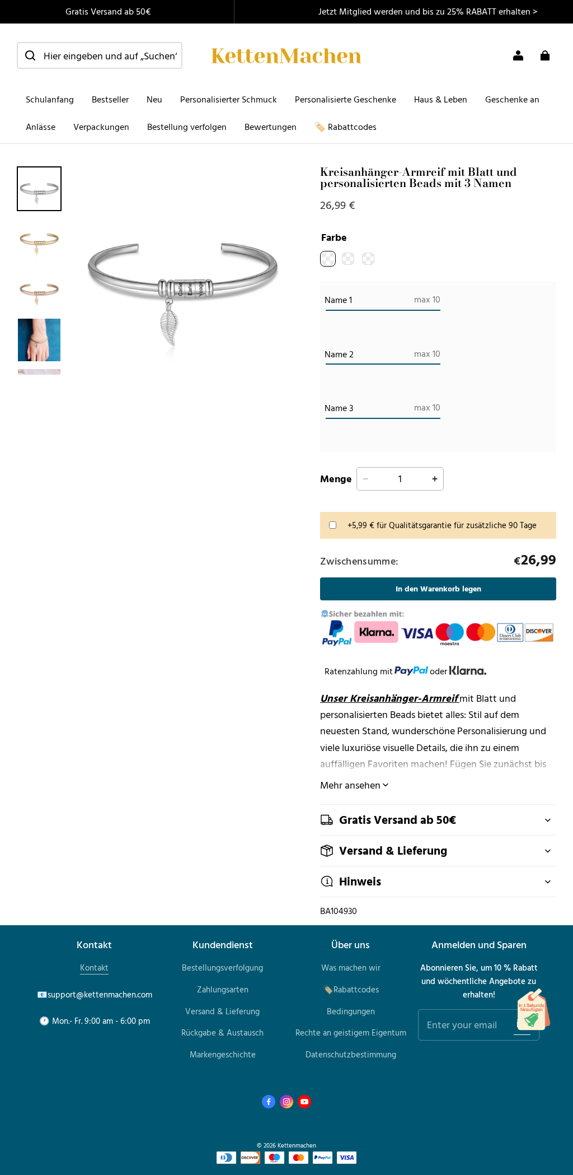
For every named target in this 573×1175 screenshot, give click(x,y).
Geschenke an (512, 99)
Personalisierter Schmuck (228, 99)
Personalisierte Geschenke (345, 99)
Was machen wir (351, 967)
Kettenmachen (297, 1145)
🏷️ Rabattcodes (345, 126)
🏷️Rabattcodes (351, 989)
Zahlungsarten (222, 989)
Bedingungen (351, 1011)
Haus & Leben (440, 99)
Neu (154, 99)
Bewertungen (271, 126)
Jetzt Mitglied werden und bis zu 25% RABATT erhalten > (427, 11)
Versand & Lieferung (222, 1011)
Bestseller (110, 99)
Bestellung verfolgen (187, 126)
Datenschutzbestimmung (351, 1054)
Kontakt (94, 967)
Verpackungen (101, 126)
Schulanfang (50, 99)
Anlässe (40, 126)
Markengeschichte (223, 1054)
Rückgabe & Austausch (222, 1032)
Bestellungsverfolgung (222, 967)
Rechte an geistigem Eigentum (350, 1032)
